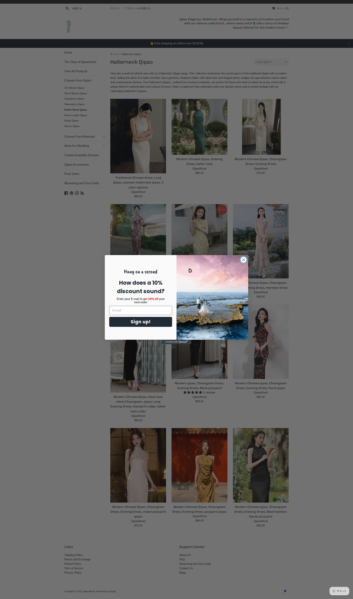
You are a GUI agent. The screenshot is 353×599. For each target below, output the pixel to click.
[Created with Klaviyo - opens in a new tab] (176, 342)
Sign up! (141, 322)
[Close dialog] (243, 260)
